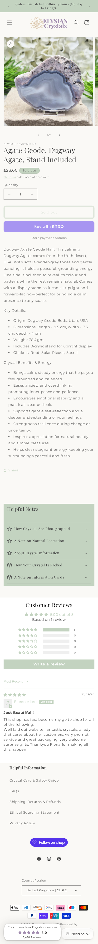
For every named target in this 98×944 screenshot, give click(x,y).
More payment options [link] (49, 238)
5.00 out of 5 (62, 614)
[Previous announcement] (9, 6)
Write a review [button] (49, 664)
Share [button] (13, 470)
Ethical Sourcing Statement (35, 812)
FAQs (14, 791)
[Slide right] (59, 135)
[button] (9, 22)
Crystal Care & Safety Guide (34, 780)
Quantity (11, 185)
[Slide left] (38, 135)
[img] (15, 695)
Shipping (10, 177)
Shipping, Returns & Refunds (35, 802)
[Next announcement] (89, 6)
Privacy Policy (22, 823)
